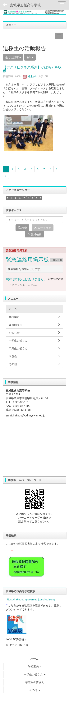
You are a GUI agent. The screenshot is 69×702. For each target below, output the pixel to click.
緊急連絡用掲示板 (28, 259)
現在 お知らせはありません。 (26, 279)
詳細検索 (36, 234)
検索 (24, 228)
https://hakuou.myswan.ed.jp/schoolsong (30, 599)
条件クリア (44, 228)
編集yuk (32, 76)
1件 (29, 57)
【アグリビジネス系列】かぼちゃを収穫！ (32, 68)
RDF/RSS (57, 259)
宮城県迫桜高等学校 (25, 4)
